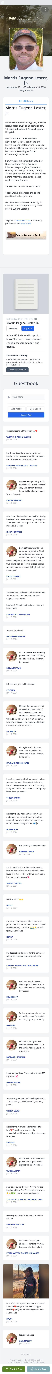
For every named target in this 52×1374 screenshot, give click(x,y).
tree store (26, 223)
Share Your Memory (17, 369)
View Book (13, 328)
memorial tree (23, 220)
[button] (26, 1281)
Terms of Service (33, 1362)
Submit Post (26, 415)
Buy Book (28, 328)
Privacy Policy (18, 1362)
